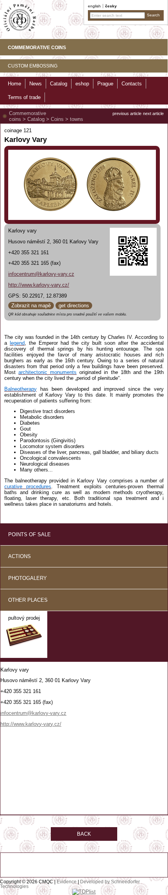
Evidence (67, 881)
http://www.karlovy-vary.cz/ (38, 285)
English (94, 6)
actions (19, 556)
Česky (111, 6)
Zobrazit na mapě (31, 305)
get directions (74, 305)
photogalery (27, 578)
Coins (57, 119)
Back (84, 834)
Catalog (36, 119)
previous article (127, 113)
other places (28, 600)
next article (153, 113)
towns (76, 119)
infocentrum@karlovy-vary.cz (41, 274)
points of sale (29, 534)
